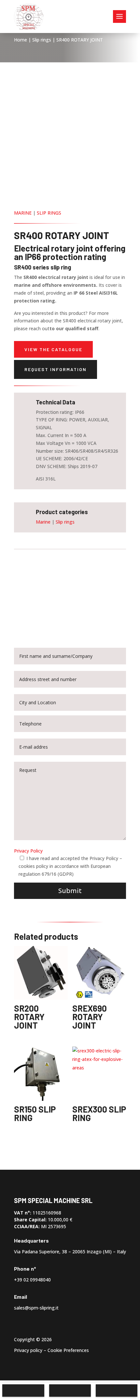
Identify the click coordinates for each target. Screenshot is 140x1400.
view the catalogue (53, 349)
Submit (70, 890)
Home (20, 40)
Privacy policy (28, 1350)
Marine (23, 213)
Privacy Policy (28, 851)
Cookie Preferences (68, 1350)
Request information (55, 369)
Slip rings (41, 40)
